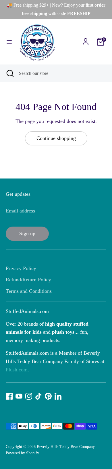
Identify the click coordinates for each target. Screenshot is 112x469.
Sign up (27, 233)
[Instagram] (28, 396)
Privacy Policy (21, 268)
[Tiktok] (38, 396)
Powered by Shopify (22, 453)
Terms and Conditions (29, 291)
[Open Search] (9, 73)
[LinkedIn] (58, 396)
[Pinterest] (48, 396)
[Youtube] (19, 396)
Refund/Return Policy (28, 279)
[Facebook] (9, 396)
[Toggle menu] (9, 42)
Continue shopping (56, 138)
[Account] (85, 40)
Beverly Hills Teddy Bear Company (65, 447)
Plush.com (17, 370)
